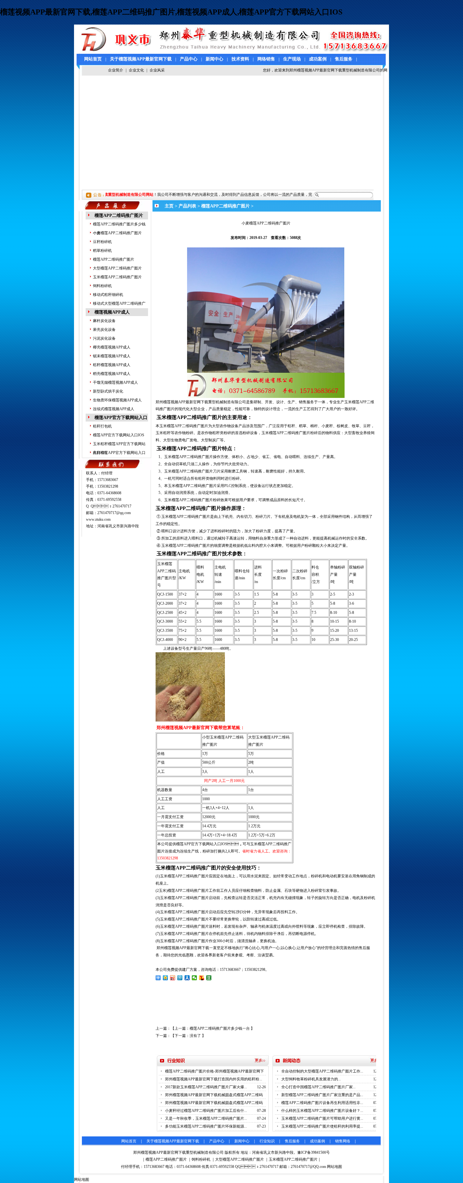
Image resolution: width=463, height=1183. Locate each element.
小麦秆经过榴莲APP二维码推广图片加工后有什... (206, 1110)
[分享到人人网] (187, 977)
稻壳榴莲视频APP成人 (111, 373)
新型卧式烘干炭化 (108, 391)
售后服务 (343, 59)
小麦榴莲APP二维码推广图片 (117, 233)
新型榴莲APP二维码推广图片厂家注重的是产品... (322, 1095)
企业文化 (136, 70)
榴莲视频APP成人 (112, 312)
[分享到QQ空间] (165, 977)
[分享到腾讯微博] (180, 977)
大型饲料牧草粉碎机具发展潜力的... (311, 1079)
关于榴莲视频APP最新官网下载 (141, 59)
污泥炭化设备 (104, 338)
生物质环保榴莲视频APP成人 (117, 400)
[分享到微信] (194, 977)
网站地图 (334, 1166)
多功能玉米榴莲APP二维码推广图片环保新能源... (206, 1126)
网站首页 (93, 59)
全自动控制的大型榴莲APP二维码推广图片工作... (322, 1071)
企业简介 (115, 70)
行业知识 (267, 1141)
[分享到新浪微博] (172, 977)
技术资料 (240, 59)
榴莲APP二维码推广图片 (118, 215)
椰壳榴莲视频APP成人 (111, 347)
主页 (169, 206)
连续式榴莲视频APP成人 (113, 409)
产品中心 (188, 59)
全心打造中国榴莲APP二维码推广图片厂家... (318, 1087)
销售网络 (342, 1141)
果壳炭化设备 (104, 329)
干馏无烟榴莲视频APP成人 (115, 382)
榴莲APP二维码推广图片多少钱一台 (220, 1028)
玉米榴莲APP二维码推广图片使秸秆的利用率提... (322, 1126)
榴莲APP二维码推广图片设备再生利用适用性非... (322, 1103)
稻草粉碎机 (102, 250)
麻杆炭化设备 (104, 321)
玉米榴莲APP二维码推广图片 (117, 277)
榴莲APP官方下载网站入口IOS (118, 435)
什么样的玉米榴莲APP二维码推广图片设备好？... (322, 1110)
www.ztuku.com (98, 519)
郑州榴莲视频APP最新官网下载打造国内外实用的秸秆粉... (213, 1079)
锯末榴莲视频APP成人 (111, 356)
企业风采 (157, 70)
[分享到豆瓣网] (209, 977)
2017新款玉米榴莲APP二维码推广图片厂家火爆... (206, 1087)
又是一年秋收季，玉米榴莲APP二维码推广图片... (206, 1118)
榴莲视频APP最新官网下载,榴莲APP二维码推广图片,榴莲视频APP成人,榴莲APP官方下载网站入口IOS (171, 12)
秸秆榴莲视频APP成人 (111, 365)
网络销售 (266, 59)
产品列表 (187, 206)
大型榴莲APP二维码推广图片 (117, 268)
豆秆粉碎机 (102, 242)
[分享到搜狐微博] (201, 977)
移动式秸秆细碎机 (108, 294)
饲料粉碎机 (102, 286)
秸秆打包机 (102, 426)
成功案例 (318, 59)
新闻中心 (214, 59)
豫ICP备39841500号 (313, 1152)
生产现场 (292, 59)
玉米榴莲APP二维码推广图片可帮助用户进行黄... (322, 1118)
